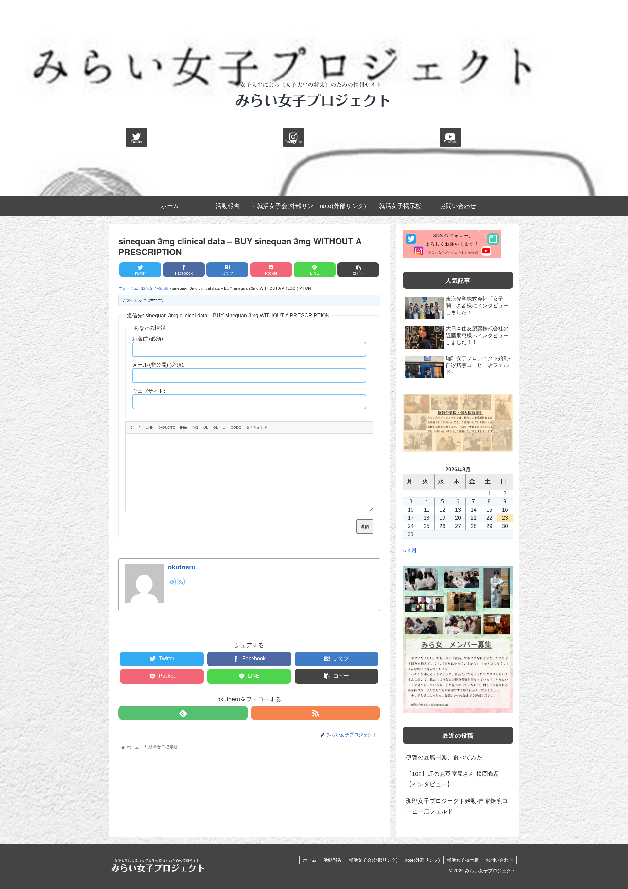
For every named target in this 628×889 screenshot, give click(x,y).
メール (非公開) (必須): (158, 365)
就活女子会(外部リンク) (373, 860)
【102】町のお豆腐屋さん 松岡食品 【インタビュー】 (453, 779)
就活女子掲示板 (155, 288)
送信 (364, 526)
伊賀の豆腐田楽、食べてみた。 (447, 757)
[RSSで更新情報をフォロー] (181, 581)
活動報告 (332, 860)
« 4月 (410, 550)
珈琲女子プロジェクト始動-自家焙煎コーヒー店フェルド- (457, 806)
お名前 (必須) (147, 338)
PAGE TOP (608, 857)
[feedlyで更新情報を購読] (172, 581)
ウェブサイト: (148, 391)
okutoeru (182, 567)
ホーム (310, 860)
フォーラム (128, 288)
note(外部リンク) (422, 860)
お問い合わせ (499, 860)
